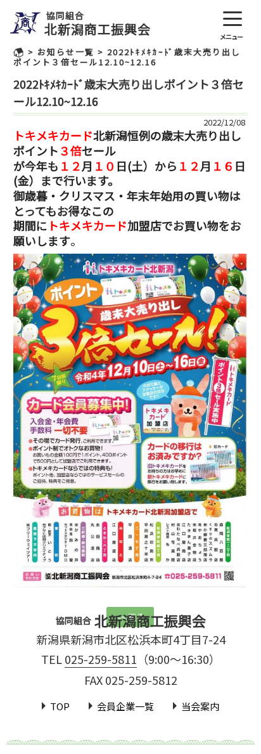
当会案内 (200, 706)
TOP (60, 706)
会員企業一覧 (125, 706)
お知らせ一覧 (65, 52)
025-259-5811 (101, 659)
